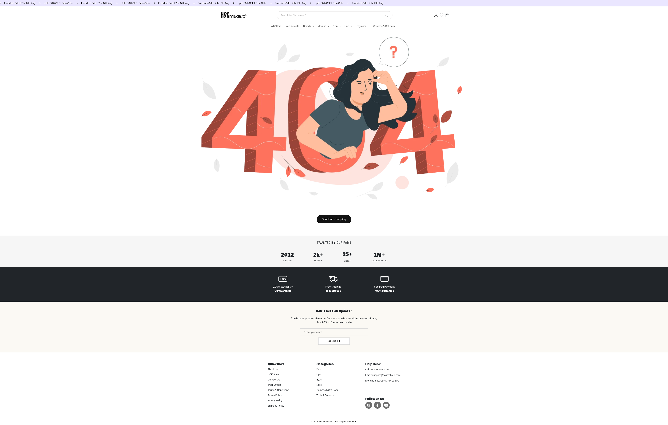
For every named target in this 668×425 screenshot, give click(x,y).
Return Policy (275, 395)
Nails (319, 384)
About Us (273, 369)
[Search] (386, 15)
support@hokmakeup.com (386, 375)
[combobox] (334, 15)
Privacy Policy (275, 400)
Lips (318, 374)
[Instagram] (368, 405)
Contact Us (274, 379)
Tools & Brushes (325, 395)
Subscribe (334, 341)
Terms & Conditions (278, 390)
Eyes (319, 379)
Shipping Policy (276, 405)
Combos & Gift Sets (327, 390)
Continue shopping (334, 219)
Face (318, 369)
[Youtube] (386, 405)
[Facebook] (377, 405)
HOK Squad (274, 374)
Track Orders (274, 384)
